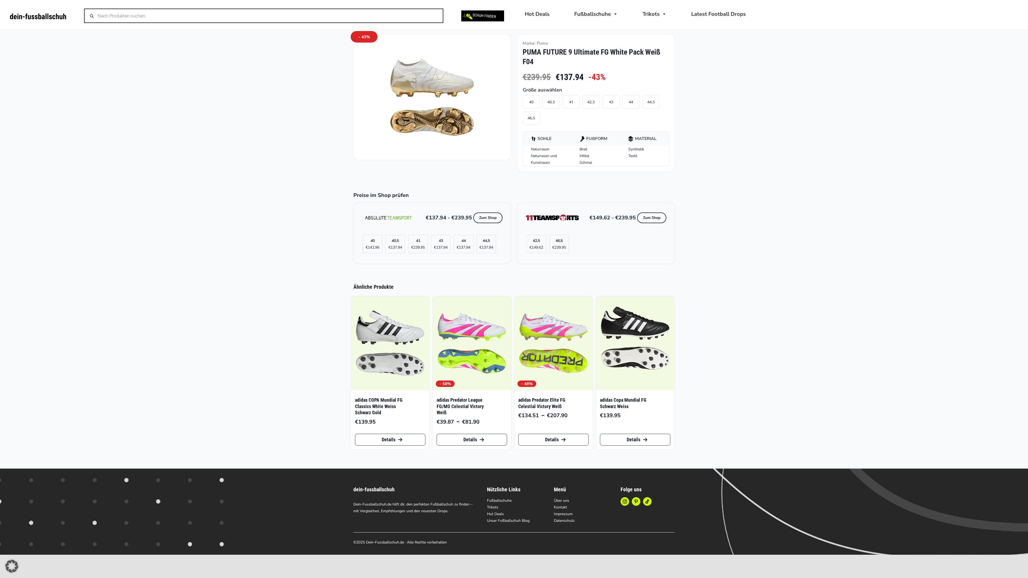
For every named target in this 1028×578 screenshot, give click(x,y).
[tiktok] (647, 501)
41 (571, 101)
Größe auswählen (542, 90)
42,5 (591, 101)
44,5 (651, 101)
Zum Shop (488, 217)
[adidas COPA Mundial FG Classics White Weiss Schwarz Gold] (390, 343)
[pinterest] (636, 501)
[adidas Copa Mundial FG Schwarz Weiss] (635, 343)
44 (631, 101)
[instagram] (625, 501)
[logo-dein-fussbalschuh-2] (38, 16)
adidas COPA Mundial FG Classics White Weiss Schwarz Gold (379, 406)
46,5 (531, 117)
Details (388, 439)
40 (531, 101)
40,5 (551, 101)
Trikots (651, 14)
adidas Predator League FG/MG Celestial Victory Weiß (460, 406)
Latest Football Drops (718, 14)
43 (611, 101)
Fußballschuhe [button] (592, 14)
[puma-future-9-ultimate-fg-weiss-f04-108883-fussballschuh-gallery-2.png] (432, 97)
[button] (12, 566)
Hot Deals (537, 14)
